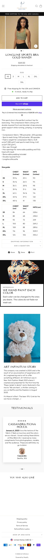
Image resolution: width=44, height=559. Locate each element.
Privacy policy (22, 522)
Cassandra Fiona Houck (22, 425)
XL (29, 76)
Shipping (14, 65)
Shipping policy (22, 519)
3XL (22, 82)
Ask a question (22, 246)
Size (22, 72)
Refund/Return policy (22, 529)
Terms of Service (22, 526)
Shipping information (22, 241)
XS (8, 76)
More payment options (22, 109)
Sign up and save (21, 535)
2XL (35, 76)
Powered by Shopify (22, 557)
